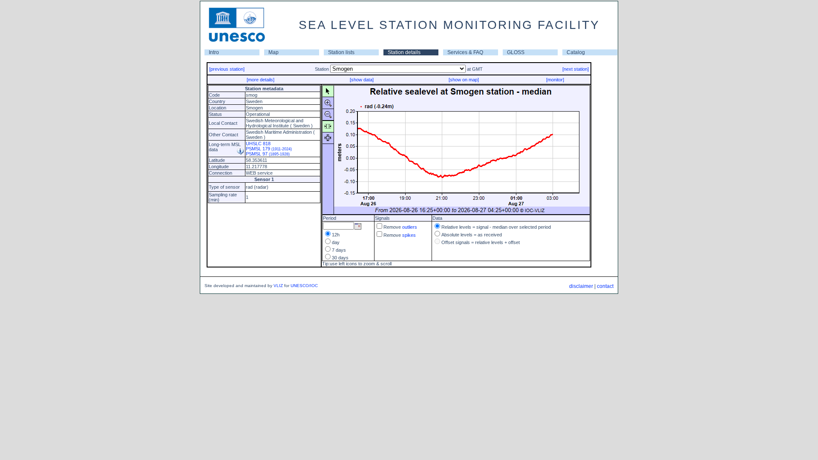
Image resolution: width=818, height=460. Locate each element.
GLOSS (515, 52)
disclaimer (581, 286)
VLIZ (278, 285)
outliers (409, 227)
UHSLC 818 (258, 143)
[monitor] (555, 79)
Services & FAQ (465, 52)
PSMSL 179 (269, 148)
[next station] (575, 69)
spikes (409, 235)
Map (273, 52)
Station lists (341, 52)
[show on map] (464, 79)
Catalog (576, 52)
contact (605, 286)
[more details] (260, 79)
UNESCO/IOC (304, 285)
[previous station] (227, 69)
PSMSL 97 (268, 153)
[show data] (362, 79)
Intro (214, 52)
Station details (404, 52)
